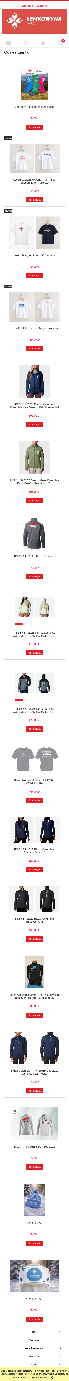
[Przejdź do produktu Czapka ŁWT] (34, 1200)
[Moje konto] (43, 42)
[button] (8, 42)
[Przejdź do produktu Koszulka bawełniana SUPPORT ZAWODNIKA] (34, 760)
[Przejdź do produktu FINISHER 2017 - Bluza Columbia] (34, 533)
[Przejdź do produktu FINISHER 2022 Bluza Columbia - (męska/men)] (34, 899)
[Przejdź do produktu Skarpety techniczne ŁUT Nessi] (34, 84)
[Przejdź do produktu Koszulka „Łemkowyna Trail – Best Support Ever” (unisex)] (34, 158)
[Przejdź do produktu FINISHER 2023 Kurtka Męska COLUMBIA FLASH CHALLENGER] (34, 685)
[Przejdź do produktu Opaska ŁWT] (34, 1276)
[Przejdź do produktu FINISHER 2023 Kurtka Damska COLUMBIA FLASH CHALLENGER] (34, 609)
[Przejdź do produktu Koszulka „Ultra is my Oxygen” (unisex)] (34, 307)
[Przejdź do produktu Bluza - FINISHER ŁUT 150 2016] (34, 1123)
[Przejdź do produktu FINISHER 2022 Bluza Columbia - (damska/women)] (34, 830)
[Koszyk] (60, 42)
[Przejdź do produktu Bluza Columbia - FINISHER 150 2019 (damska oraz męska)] (34, 1048)
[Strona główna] (34, 21)
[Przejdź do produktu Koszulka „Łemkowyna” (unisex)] (34, 232)
